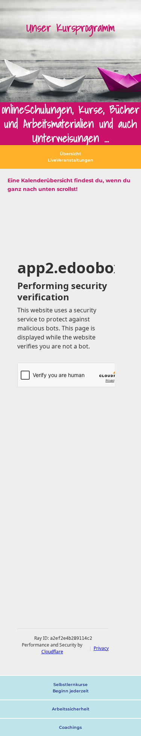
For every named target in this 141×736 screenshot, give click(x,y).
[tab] (70, 157)
